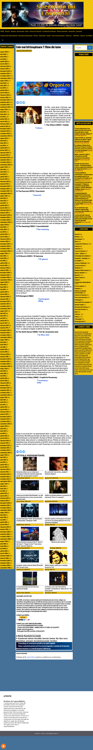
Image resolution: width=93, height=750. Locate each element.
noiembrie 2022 (4, 160)
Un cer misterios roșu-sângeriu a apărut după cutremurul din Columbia (82, 209)
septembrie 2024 (5, 107)
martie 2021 (3, 208)
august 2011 (3, 484)
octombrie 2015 (4, 364)
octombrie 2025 (5, 76)
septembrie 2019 (5, 251)
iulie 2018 (3, 284)
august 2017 (3, 311)
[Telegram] (23, 102)
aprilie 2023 (3, 148)
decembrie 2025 (5, 71)
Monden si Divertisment (82, 270)
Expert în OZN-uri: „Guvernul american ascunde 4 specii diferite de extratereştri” (83, 139)
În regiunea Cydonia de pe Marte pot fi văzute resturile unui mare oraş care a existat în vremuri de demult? (83, 147)
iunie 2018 (3, 287)
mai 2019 (2, 260)
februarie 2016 (4, 354)
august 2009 (4, 541)
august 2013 (3, 426)
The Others (53, 641)
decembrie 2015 (5, 359)
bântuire (31, 638)
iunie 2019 (3, 258)
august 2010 (3, 512)
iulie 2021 (3, 198)
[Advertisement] (44, 67)
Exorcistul (45, 638)
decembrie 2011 (4, 474)
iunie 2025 (3, 85)
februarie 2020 (4, 239)
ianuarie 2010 (4, 529)
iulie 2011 (2, 486)
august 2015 (3, 368)
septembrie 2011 (5, 481)
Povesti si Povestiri (80, 295)
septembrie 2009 (5, 539)
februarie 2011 (4, 498)
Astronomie (20, 31)
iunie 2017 (3, 316)
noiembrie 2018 (4, 275)
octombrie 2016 (4, 335)
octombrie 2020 (5, 220)
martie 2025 (3, 92)
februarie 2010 (4, 527)
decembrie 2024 (5, 100)
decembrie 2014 (5, 388)
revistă (81, 361)
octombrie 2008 (5, 565)
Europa (81, 341)
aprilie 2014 (3, 407)
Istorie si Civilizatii (36, 31)
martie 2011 (3, 496)
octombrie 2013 (4, 421)
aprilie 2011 (3, 493)
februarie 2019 (4, 268)
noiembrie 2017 (4, 304)
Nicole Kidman (20, 641)
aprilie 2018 (3, 292)
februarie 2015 (4, 383)
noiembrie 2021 (4, 188)
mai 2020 (3, 232)
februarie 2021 (4, 210)
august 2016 (3, 340)
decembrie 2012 (5, 445)
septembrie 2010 (5, 510)
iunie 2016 (3, 344)
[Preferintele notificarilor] (3, 746)
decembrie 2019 (5, 244)
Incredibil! (89, 35)
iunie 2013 (3, 431)
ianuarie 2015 (4, 385)
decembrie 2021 (5, 186)
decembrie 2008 (5, 560)
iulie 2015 (3, 371)
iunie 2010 (3, 517)
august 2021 (3, 196)
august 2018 (3, 282)
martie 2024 (4, 121)
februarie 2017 (4, 325)
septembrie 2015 (5, 366)
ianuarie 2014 (4, 414)
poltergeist (29, 641)
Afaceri (7, 31)
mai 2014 (3, 404)
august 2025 (4, 80)
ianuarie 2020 (4, 241)
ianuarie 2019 (4, 270)
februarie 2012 (4, 469)
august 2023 (4, 138)
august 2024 (4, 109)
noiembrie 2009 (4, 534)
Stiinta (35, 35)
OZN (78, 355)
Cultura (82, 35)
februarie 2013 (4, 440)
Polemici (77, 288)
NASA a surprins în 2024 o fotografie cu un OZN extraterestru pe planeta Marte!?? (82, 156)
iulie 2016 (3, 342)
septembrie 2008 (5, 568)
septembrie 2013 (5, 424)
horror (65, 638)
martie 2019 (3, 265)
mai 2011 (2, 491)
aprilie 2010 (3, 522)
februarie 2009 (4, 556)
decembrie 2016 (5, 330)
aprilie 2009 (3, 551)
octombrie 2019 (4, 248)
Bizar (27, 31)
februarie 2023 (4, 152)
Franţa (81, 344)
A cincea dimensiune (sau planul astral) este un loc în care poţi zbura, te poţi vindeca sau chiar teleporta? (83, 131)
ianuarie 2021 (4, 212)
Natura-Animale (62, 31)
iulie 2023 (3, 140)
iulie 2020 (3, 227)
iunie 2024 (3, 114)
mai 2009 (3, 548)
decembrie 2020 (5, 215)
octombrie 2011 (4, 479)
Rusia (81, 362)
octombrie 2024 (5, 104)
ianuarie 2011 (4, 500)
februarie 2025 (4, 95)
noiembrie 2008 (4, 563)
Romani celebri (79, 304)
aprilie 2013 (3, 436)
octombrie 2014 (5, 392)
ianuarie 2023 (4, 155)
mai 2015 (2, 376)
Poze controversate (58, 35)
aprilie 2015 (3, 378)
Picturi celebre (79, 286)
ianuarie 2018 (4, 299)
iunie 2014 (3, 402)
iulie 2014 (3, 400)
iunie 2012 (3, 460)
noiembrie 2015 (4, 361)
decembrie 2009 (5, 532)
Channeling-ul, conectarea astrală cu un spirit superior (36, 643)
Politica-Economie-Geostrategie (81, 291)
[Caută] (90, 47)
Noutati (20, 636)
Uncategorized (79, 321)
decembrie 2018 (5, 272)
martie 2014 (3, 409)
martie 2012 (3, 467)
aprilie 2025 (3, 90)
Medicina (76, 35)
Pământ (83, 359)
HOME (2, 31)
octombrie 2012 (4, 450)
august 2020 (4, 224)
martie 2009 (3, 553)
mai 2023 (3, 145)
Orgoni (48, 35)
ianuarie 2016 (4, 356)
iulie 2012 (3, 457)
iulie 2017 (3, 313)
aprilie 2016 (3, 349)
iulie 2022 (3, 169)
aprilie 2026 (3, 61)
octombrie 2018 (4, 277)
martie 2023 (3, 150)
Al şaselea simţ (22, 638)
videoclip (82, 371)
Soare (78, 366)
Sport (76, 312)
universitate (84, 370)
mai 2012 (2, 462)
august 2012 (3, 455)
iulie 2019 (3, 256)
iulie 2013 (3, 428)
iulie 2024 (3, 112)
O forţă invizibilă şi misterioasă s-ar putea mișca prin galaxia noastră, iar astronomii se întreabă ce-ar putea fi (84, 176)
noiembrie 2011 (4, 476)
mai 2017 (2, 318)
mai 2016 (2, 347)
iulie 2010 (3, 515)
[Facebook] (17, 102)
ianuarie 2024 (4, 126)
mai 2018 (2, 289)
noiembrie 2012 (4, 448)
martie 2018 (3, 294)
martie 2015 (3, 380)
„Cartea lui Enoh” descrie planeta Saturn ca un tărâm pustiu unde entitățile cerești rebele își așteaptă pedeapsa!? (83, 218)
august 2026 (4, 52)
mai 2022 (3, 174)
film (57, 638)
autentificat (31, 657)
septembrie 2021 (5, 193)
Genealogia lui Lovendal (82, 256)
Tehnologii (42, 35)
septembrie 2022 (5, 164)
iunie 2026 (3, 56)
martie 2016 (3, 352)
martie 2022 (3, 179)
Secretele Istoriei (80, 309)
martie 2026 (3, 64)
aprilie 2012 (3, 464)
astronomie (80, 334)
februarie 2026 (4, 66)
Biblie (88, 334)
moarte (81, 350)
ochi (81, 353)
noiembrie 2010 (4, 505)
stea (84, 366)
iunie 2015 (3, 373)
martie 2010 (3, 524)
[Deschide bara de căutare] (2, 40)
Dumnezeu (83, 339)
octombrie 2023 (5, 133)
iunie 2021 (3, 200)
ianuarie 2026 (4, 68)
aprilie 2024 (3, 119)
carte (84, 335)
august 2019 (3, 253)
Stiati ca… (69, 35)
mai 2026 (3, 59)
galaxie (88, 344)
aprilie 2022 (3, 176)
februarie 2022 (4, 181)
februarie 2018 (4, 296)
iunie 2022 (3, 172)
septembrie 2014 (5, 395)
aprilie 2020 (3, 234)
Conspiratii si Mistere (49, 31)
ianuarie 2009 (4, 558)
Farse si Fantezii (80, 251)
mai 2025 (3, 88)
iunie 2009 (3, 546)
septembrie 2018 (5, 280)
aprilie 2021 (3, 205)
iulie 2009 (3, 544)
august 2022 (4, 167)
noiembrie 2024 (5, 102)
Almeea (13, 31)
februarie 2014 (4, 412)
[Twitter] (20, 102)
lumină (78, 348)
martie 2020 (3, 236)
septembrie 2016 (5, 337)
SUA (82, 368)
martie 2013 (3, 438)
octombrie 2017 (4, 306)
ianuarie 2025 (4, 97)
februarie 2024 (4, 124)
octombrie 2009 (5, 536)
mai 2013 (2, 433)
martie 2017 (3, 323)
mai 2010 (2, 520)
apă (85, 332)
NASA (89, 350)
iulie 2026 (3, 54)
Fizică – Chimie (79, 253)
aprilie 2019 (3, 263)
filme (61, 638)
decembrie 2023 (5, 128)
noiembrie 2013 (4, 419)
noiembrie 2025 (4, 73)
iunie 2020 (3, 229)
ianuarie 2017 (4, 328)
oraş (87, 353)
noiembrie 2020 (4, 217)
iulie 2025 (3, 83)
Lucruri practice (80, 265)
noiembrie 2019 (4, 246)
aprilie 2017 (3, 320)
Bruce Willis (38, 638)
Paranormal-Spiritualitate (9, 35)
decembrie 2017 (5, 301)
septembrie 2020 (5, 222)
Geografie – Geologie (75, 31)
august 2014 (4, 397)
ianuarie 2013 (4, 443)
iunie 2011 (3, 488)
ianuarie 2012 (4, 472)
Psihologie (78, 300)
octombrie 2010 (4, 508)
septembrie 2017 (5, 308)
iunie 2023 (3, 143)
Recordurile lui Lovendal (32, 636)
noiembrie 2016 (4, 332)
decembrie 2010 (5, 503)
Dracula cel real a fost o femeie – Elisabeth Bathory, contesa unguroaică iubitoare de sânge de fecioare (83, 166)
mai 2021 (2, 203)
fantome (52, 638)
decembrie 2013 (5, 416)
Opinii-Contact (79, 277)
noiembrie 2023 (4, 131)
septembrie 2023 (5, 136)
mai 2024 (3, 116)
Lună (85, 348)
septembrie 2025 (5, 78)
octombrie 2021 (4, 191)
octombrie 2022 (5, 162)
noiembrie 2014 (4, 390)
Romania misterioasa (25, 35)
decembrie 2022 (5, 157)
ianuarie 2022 (4, 184)
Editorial (77, 248)
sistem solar (87, 364)
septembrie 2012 (5, 452)
